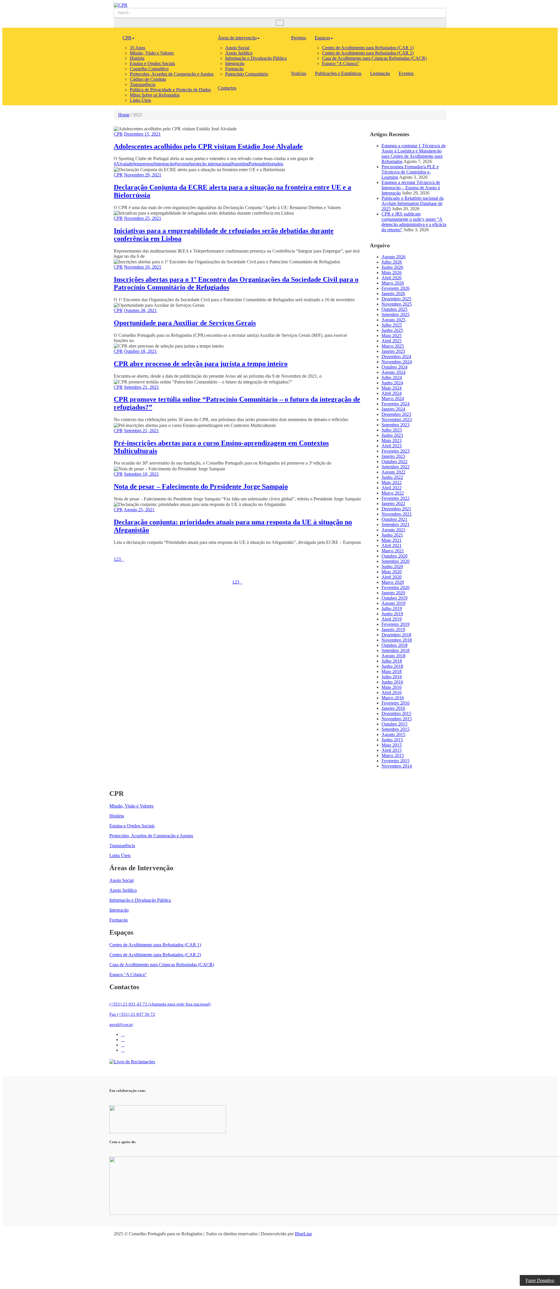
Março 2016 (393, 697)
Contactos (227, 87)
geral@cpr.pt (121, 1024)
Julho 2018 (392, 660)
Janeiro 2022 (393, 503)
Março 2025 (393, 346)
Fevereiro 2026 (396, 288)
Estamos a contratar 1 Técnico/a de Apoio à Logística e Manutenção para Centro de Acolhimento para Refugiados (414, 153)
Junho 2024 (392, 382)
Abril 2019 (392, 619)
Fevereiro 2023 (396, 451)
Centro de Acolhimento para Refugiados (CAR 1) (368, 47)
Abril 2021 (392, 545)
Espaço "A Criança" (128, 974)
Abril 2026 (392, 277)
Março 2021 (393, 550)
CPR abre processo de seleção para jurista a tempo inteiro (201, 363)
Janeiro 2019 (393, 629)
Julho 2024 (392, 377)
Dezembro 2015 (396, 713)
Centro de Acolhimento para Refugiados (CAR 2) (368, 52)
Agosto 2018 (393, 655)
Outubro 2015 (394, 723)
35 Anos (137, 47)
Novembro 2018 (397, 640)
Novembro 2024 (397, 361)
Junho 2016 (392, 681)
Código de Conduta (148, 79)
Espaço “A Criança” (340, 63)
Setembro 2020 (396, 561)
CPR (127, 37)
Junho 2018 (392, 666)
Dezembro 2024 (396, 356)
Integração (234, 63)
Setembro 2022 (396, 466)
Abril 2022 (392, 487)
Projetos (298, 37)
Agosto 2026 (393, 256)
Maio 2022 (392, 482)
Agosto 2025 (393, 319)
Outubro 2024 (394, 367)
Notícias (298, 73)
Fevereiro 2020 (396, 587)
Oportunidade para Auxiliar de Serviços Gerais (185, 323)
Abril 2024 (392, 393)
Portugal (256, 163)
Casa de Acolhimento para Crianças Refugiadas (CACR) (374, 58)
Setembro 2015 (396, 729)
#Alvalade (123, 163)
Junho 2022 (392, 477)
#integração (163, 163)
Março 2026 (393, 283)
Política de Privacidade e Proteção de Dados (170, 89)
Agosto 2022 (393, 472)
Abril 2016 (392, 692)
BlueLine (303, 1233)
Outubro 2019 (394, 598)
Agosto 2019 (393, 603)
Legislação (380, 73)
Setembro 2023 (396, 424)
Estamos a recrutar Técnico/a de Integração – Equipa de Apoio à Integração (411, 187)
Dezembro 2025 (396, 298)
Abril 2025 (392, 340)
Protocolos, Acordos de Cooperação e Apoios (172, 73)
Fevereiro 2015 (396, 760)
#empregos (143, 163)
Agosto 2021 (393, 529)
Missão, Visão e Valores (152, 52)
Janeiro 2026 (393, 293)
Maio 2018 (392, 671)
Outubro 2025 (394, 309)
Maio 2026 (392, 272)
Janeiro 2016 (393, 708)
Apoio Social (237, 47)
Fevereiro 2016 (396, 702)
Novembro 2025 (397, 304)
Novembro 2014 (397, 765)
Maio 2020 (392, 571)
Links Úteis (140, 100)
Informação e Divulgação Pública (256, 58)
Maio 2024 (392, 388)
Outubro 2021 (394, 519)
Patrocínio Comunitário (246, 73)
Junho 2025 (392, 330)
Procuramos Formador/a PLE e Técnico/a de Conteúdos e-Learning (410, 172)
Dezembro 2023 (396, 414)
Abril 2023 (392, 445)
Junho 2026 (392, 267)
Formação (234, 68)
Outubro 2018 (394, 645)
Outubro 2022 (394, 461)
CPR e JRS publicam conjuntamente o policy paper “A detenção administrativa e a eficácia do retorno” (414, 221)
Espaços (322, 37)
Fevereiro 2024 (396, 403)
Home (124, 114)
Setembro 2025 (396, 314)
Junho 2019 (392, 613)
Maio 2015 (392, 744)
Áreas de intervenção (237, 37)
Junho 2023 (392, 435)
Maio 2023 (392, 440)
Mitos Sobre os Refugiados (155, 94)
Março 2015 (393, 755)
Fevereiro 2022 (396, 498)
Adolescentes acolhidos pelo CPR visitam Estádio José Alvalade (208, 146)
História (137, 58)
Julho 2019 (392, 608)
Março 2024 (393, 398)
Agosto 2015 (393, 734)
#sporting (240, 163)
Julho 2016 (392, 676)
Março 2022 (393, 493)
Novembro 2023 (397, 419)
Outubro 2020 (394, 556)
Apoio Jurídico (239, 52)
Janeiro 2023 (393, 456)
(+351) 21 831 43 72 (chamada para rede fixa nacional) (160, 1004)
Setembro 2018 (396, 650)
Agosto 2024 (393, 372)
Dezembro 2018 (396, 634)
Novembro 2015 (397, 718)
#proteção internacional (209, 163)
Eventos (406, 73)
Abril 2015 (392, 750)
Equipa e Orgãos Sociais (152, 63)
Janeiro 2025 (393, 351)
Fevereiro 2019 (396, 624)
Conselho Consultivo (149, 68)
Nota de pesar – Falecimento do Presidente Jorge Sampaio (201, 486)
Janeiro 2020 (393, 592)
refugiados (273, 163)
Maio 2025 (392, 335)
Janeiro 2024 (393, 409)
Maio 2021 (392, 540)
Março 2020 (393, 582)
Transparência (142, 84)
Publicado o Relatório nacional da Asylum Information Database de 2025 (413, 203)
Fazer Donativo (540, 1280)
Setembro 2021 (396, 524)
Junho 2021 (392, 535)
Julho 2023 (392, 430)
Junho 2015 (392, 739)
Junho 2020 (392, 566)
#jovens (181, 163)
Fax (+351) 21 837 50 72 (132, 1014)
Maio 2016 (392, 687)
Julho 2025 (392, 325)
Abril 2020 (392, 577)
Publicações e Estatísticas (338, 73)
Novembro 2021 (397, 514)
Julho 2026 (392, 262)
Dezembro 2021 (396, 508)
